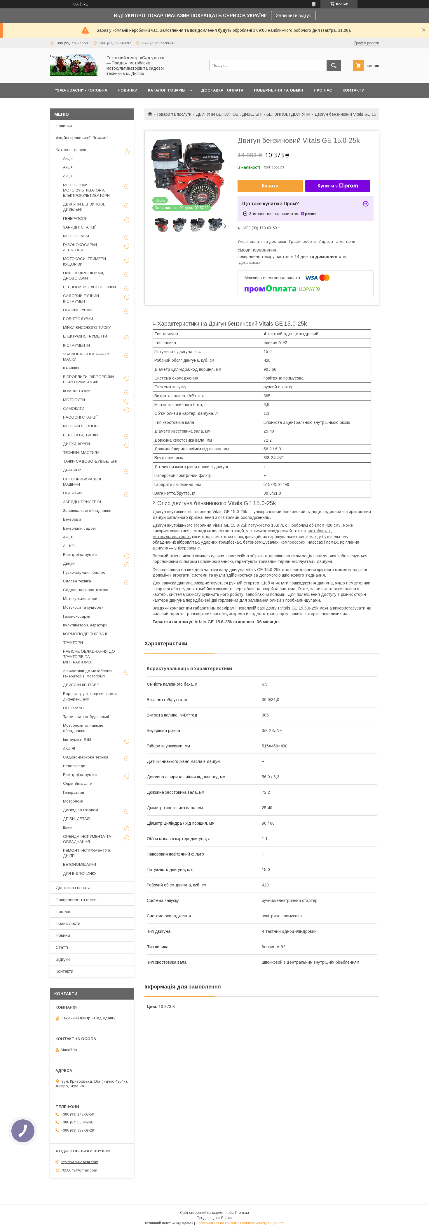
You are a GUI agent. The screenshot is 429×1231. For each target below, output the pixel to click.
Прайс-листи (68, 923)
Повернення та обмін (76, 899)
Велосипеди (74, 766)
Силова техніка (77, 581)
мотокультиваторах (171, 536)
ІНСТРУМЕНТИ (76, 345)
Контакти (64, 971)
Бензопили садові (79, 528)
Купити (270, 185)
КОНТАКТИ (354, 90)
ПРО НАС (323, 90)
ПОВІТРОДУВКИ (78, 319)
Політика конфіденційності (262, 1223)
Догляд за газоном (80, 810)
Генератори (73, 792)
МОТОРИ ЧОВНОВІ (81, 426)
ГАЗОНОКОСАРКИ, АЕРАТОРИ (80, 247)
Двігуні (69, 563)
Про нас (63, 911)
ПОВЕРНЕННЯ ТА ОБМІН (278, 90)
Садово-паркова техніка (85, 590)
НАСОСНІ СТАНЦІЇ (80, 417)
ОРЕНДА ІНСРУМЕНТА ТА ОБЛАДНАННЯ (87, 839)
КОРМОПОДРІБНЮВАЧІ (85, 634)
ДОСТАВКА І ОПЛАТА (222, 90)
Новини (63, 935)
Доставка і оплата (73, 887)
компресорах (293, 542)
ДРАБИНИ (72, 470)
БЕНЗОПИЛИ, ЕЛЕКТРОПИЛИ (89, 287)
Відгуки (63, 959)
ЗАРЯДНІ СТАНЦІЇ (80, 227)
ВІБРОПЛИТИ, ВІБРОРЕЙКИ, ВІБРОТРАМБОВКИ (89, 379)
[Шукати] (334, 65)
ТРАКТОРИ (73, 642)
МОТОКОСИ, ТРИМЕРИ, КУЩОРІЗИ (85, 261)
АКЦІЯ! (69, 748)
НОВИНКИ (127, 90)
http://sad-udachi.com (79, 1162)
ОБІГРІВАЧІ (73, 493)
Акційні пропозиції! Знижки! (82, 138)
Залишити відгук (293, 15)
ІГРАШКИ (71, 368)
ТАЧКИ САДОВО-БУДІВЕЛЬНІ (90, 461)
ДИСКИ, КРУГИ (76, 444)
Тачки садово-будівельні (86, 716)
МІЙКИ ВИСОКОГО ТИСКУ (87, 327)
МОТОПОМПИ (76, 236)
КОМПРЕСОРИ (76, 391)
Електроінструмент (80, 554)
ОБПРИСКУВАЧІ (77, 310)
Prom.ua (242, 1213)
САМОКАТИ (73, 408)
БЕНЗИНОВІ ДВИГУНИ (288, 114)
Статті (62, 947)
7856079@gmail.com (79, 1170)
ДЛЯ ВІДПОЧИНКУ (79, 873)
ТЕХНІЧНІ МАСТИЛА (81, 452)
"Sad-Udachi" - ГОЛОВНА (81, 90)
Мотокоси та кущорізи (83, 607)
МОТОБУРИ (74, 400)
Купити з (328, 185)
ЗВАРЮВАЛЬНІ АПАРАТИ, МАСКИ (86, 356)
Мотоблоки (73, 801)
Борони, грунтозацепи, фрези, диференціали (90, 696)
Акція (68, 158)
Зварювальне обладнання (87, 510)
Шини (67, 827)
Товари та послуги (173, 114)
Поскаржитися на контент (217, 1223)
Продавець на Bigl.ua (214, 1218)
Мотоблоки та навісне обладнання (83, 728)
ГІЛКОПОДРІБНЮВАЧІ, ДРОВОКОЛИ (83, 275)
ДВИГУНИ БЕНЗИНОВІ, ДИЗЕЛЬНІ (229, 114)
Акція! (68, 537)
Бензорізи (72, 519)
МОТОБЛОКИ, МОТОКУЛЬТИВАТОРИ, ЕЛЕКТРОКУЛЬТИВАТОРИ (86, 190)
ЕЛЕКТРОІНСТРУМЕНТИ (85, 336)
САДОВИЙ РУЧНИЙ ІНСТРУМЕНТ (81, 298)
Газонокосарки (76, 616)
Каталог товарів (71, 149)
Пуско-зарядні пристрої (85, 572)
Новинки (64, 126)
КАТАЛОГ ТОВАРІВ (166, 90)
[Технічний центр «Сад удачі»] (75, 75)
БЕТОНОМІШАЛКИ (79, 864)
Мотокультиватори (80, 598)
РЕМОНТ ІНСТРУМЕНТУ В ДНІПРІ (87, 853)
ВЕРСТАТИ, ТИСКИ (80, 435)
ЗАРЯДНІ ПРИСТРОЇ (82, 502)
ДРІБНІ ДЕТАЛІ (76, 818)
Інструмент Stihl (77, 739)
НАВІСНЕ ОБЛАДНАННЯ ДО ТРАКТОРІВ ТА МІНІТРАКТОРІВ (89, 656)
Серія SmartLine (77, 783)
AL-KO (69, 546)
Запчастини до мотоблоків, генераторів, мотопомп (88, 673)
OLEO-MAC (73, 708)
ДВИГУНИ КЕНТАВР (81, 685)
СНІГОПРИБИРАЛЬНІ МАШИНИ (82, 482)
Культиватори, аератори (85, 625)
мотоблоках (319, 530)
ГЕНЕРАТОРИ (75, 218)
